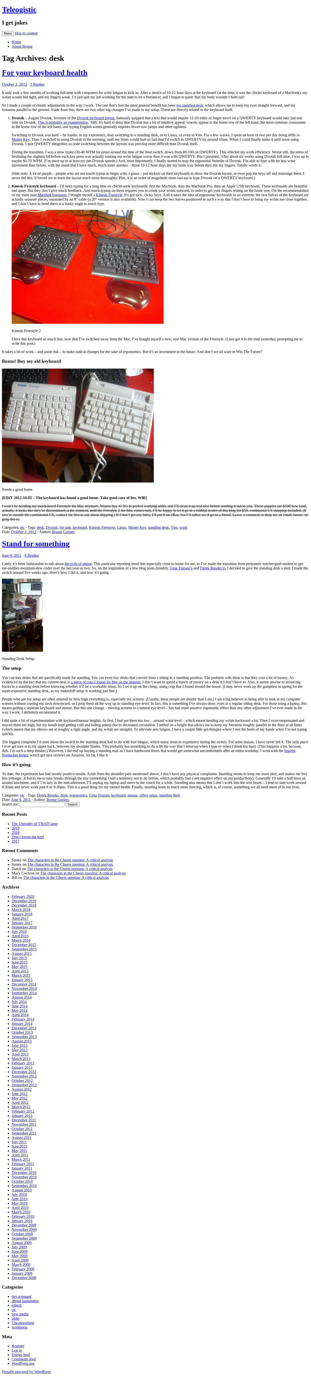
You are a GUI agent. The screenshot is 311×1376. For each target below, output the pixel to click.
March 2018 (21, 910)
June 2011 (19, 1146)
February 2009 (23, 1269)
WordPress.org (23, 1363)
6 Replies (32, 555)
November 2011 (24, 1124)
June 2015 (19, 962)
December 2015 (24, 945)
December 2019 (24, 901)
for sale (65, 527)
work (183, 527)
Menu (8, 33)
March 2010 (21, 1212)
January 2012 (22, 1116)
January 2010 (22, 1221)
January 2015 (22, 980)
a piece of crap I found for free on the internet (105, 682)
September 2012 (24, 1085)
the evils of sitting (78, 564)
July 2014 (19, 1002)
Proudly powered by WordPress (26, 1372)
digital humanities (25, 1301)
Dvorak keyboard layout (95, 118)
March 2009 (21, 1265)
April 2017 (20, 918)
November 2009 (24, 1229)
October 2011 (22, 1129)
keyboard (80, 527)
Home (16, 42)
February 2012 (23, 1111)
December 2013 (24, 1028)
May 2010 (19, 1203)
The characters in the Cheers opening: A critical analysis (70, 860)
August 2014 (22, 997)
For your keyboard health (44, 72)
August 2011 (21, 1137)
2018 (15, 832)
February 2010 (23, 1216)
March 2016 (21, 940)
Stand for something (35, 543)
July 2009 (19, 1247)
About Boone (22, 46)
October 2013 (22, 1032)
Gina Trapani (99, 795)
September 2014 (24, 993)
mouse (133, 795)
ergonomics (78, 795)
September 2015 (24, 949)
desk (40, 527)
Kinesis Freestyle (109, 195)
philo (15, 1318)
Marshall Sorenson (52, 195)
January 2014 (22, 1024)
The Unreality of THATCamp (35, 824)
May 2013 (19, 1050)
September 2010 (24, 1186)
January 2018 (22, 914)
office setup (148, 795)
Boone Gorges (63, 532)
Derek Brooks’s (212, 568)
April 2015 (20, 971)
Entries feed (21, 1355)
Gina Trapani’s (181, 568)
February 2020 (23, 896)
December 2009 (24, 1225)
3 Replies (37, 84)
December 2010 (24, 1173)
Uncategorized (23, 1323)
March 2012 (21, 1107)
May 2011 (19, 1151)
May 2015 (19, 967)
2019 (15, 828)
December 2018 (24, 905)
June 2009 (19, 1251)
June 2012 (19, 1094)
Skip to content (26, 33)
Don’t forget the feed (28, 837)
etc (22, 527)
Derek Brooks (48, 795)
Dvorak (52, 527)
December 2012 (24, 1072)
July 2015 (19, 958)
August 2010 (22, 1190)
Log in (17, 1350)
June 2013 (19, 1045)
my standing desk (189, 105)
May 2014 (19, 1010)
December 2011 (24, 1120)
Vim (174, 527)
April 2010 (20, 1208)
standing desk (158, 527)
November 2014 (24, 988)
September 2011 (24, 1133)
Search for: (10, 804)
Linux (121, 527)
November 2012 (24, 1076)
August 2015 (22, 953)
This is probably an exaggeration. (63, 122)
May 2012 (19, 1098)
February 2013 (23, 1063)
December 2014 (24, 984)
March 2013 (21, 1059)
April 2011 (20, 1155)
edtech (17, 1305)
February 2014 (23, 1019)
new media (20, 1314)
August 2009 (22, 1243)
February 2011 (23, 1164)
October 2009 (22, 1234)
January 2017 (22, 923)
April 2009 (20, 1260)
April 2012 (20, 1102)
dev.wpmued (21, 1296)
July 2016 (19, 932)
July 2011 (19, 1142)
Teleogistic (19, 9)
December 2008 (24, 1278)
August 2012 (22, 1089)
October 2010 (22, 1181)
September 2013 (24, 1037)
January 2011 (22, 1168)
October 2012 (22, 1080)
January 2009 (22, 1273)
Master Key (20, 139)
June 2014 (19, 1006)
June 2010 (19, 1199)
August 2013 (22, 1041)
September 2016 (24, 927)
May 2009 (19, 1256)
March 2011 (21, 1159)
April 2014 (20, 1015)
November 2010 (24, 1177)
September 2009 (24, 1238)
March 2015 (21, 975)
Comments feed (24, 1359)
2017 (15, 841)
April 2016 (20, 936)
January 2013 (22, 1067)
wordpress (19, 1327)
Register (18, 1346)
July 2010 (19, 1194)
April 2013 (20, 1054)
